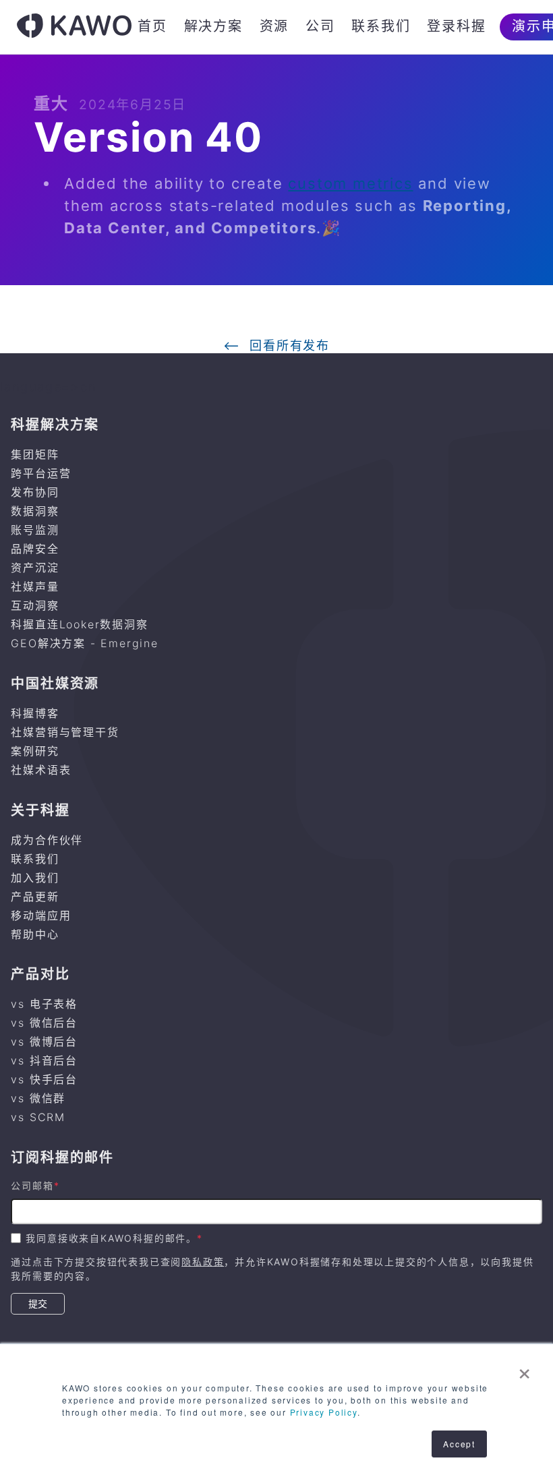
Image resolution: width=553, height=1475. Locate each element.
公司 (320, 26)
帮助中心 (35, 934)
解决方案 (213, 26)
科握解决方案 (55, 425)
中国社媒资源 (55, 683)
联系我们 (380, 26)
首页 (152, 26)
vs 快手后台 (44, 1079)
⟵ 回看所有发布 (276, 346)
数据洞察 (35, 511)
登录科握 (456, 26)
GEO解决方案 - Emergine (84, 643)
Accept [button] (459, 1443)
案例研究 (35, 751)
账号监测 (35, 530)
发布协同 (35, 492)
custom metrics (350, 183)
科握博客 (35, 713)
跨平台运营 (41, 473)
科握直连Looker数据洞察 (79, 624)
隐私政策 (202, 1261)
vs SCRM (38, 1117)
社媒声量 (35, 586)
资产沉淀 (35, 567)
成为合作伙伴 (47, 840)
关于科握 (40, 810)
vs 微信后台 (44, 1022)
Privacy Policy (323, 1412)
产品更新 (35, 896)
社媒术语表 (41, 770)
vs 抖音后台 (44, 1060)
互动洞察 (35, 605)
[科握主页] (74, 27)
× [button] (525, 1369)
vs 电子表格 (44, 1004)
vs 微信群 (38, 1098)
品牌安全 (35, 548)
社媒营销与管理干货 (65, 732)
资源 (274, 26)
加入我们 (35, 877)
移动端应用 (41, 915)
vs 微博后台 (44, 1041)
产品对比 (40, 974)
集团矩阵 (35, 454)
